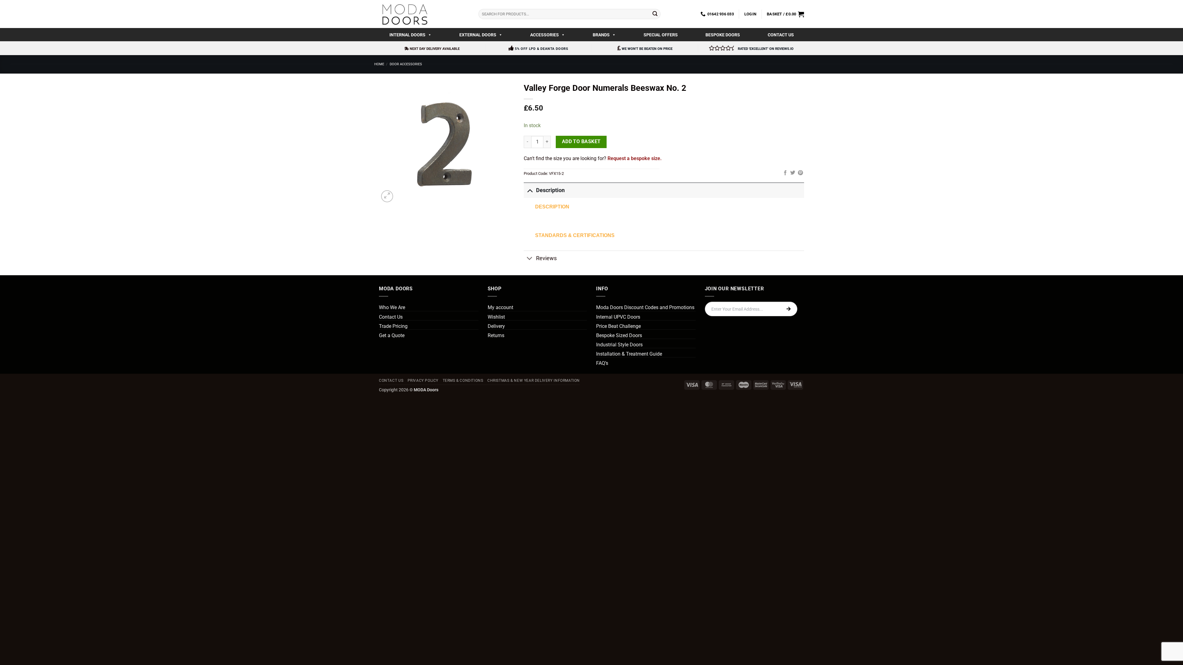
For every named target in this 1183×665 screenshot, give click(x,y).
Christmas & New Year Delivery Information (533, 380)
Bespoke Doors (722, 34)
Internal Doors (407, 34)
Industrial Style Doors (619, 345)
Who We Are (392, 307)
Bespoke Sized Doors (619, 335)
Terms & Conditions (463, 380)
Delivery (496, 326)
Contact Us (781, 34)
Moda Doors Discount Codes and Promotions (645, 307)
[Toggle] (530, 190)
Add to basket (581, 141)
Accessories (544, 34)
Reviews (546, 258)
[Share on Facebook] (785, 173)
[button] (750, 14)
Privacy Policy (423, 380)
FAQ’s (602, 363)
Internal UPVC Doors (618, 317)
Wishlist (496, 317)
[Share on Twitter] (792, 173)
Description (550, 190)
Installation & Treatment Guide (629, 354)
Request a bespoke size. (635, 158)
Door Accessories (406, 64)
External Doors (477, 34)
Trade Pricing (393, 326)
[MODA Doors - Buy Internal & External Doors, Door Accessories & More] (404, 14)
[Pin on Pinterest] (800, 173)
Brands (601, 34)
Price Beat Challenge (618, 326)
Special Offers (661, 34)
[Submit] (655, 14)
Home (379, 64)
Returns (496, 335)
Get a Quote (391, 335)
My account (500, 307)
